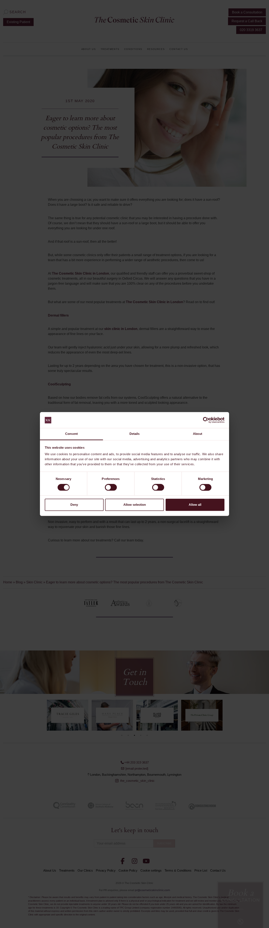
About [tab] (197, 434)
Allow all (195, 505)
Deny (74, 505)
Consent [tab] (71, 434)
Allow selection (134, 505)
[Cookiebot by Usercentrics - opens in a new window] (206, 420)
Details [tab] (134, 434)
